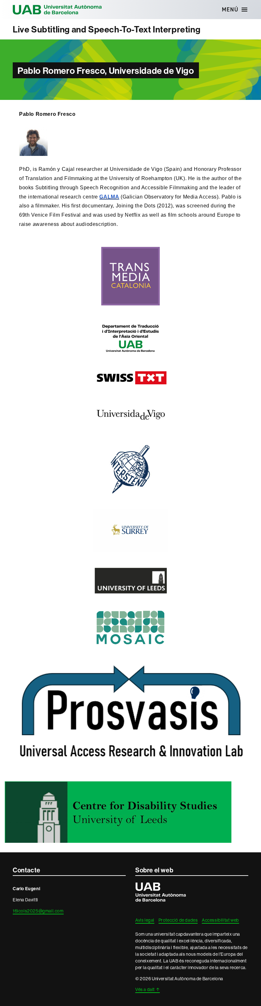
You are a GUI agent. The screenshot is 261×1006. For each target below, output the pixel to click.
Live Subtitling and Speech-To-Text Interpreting (106, 29)
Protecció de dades (178, 920)
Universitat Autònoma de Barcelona (57, 9)
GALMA (109, 196)
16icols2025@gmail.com (38, 911)
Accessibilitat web (220, 920)
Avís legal (144, 920)
